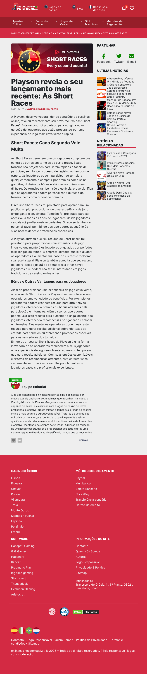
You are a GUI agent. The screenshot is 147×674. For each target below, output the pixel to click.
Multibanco (83, 483)
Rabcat (16, 562)
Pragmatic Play (21, 567)
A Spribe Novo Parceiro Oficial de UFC (120, 174)
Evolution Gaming (23, 589)
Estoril (15, 532)
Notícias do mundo (38, 109)
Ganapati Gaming (23, 546)
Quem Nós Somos (88, 551)
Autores (81, 556)
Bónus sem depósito (100, 8)
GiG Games (19, 551)
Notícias (47, 33)
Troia (14, 505)
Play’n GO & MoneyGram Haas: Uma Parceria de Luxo (121, 106)
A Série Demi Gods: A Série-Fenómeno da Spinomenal (119, 195)
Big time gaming (22, 573)
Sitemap (81, 573)
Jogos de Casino (66, 23)
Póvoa (15, 494)
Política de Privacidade (91, 640)
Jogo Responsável (88, 562)
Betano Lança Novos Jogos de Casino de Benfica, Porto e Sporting (119, 117)
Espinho (16, 521)
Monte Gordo (20, 510)
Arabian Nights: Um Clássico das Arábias (119, 184)
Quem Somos (64, 640)
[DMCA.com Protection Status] (85, 611)
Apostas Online (18, 23)
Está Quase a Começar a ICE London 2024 (121, 154)
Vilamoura (18, 499)
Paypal (80, 478)
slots (54, 109)
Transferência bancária (91, 499)
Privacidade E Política (90, 567)
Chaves (16, 489)
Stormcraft (18, 578)
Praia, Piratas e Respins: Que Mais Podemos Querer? (121, 166)
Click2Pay (82, 494)
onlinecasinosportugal (25, 33)
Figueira (16, 483)
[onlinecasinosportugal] (25, 8)
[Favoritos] (132, 8)
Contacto (82, 546)
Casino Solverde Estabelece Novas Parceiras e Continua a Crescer (120, 129)
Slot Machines (91, 23)
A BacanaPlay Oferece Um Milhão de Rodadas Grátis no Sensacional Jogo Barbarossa (120, 83)
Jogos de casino (55, 8)
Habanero (17, 556)
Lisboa (15, 478)
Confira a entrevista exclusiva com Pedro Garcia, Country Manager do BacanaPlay (121, 95)
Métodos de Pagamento (115, 23)
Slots (80, 8)
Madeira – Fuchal (22, 515)
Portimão (17, 526)
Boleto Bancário (86, 489)
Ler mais (83, 440)
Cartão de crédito (88, 505)
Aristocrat (18, 594)
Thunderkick (19, 583)
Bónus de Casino (41, 23)
